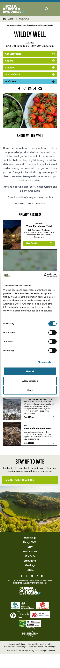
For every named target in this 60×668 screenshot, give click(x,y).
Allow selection (30, 381)
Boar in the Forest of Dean (37, 428)
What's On (30, 556)
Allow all (30, 371)
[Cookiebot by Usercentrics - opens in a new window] (44, 275)
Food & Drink (30, 551)
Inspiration (30, 560)
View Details (32, 243)
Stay (30, 546)
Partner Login (50, 646)
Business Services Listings (15, 646)
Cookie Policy (46, 644)
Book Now (10, 81)
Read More (29, 417)
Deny (30, 390)
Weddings (30, 565)
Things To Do (30, 542)
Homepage (30, 537)
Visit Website (12, 74)
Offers (30, 570)
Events (11, 19)
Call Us (9, 60)
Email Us (10, 67)
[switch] (52, 332)
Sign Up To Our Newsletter (19, 480)
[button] (54, 9)
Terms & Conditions (16, 644)
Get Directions (13, 53)
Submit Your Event (35, 646)
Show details (44, 362)
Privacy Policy (33, 644)
